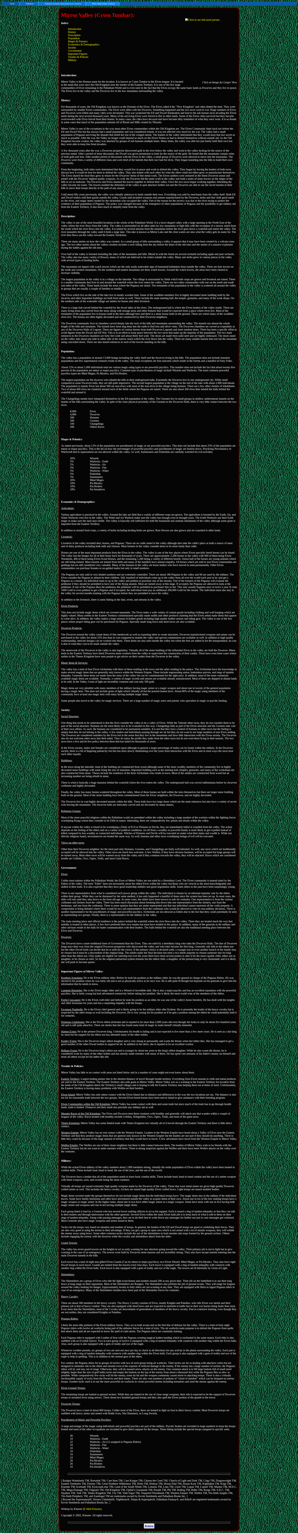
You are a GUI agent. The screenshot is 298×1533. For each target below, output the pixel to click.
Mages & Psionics (78, 41)
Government (75, 50)
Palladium (30, 4)
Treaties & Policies (78, 56)
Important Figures (77, 53)
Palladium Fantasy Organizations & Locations (63, 4)
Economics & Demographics (83, 44)
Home (12, 4)
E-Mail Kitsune (92, 1508)
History (72, 32)
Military (72, 60)
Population (74, 38)
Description (74, 35)
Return (149, 1526)
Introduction (74, 28)
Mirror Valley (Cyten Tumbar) (103, 4)
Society (72, 47)
